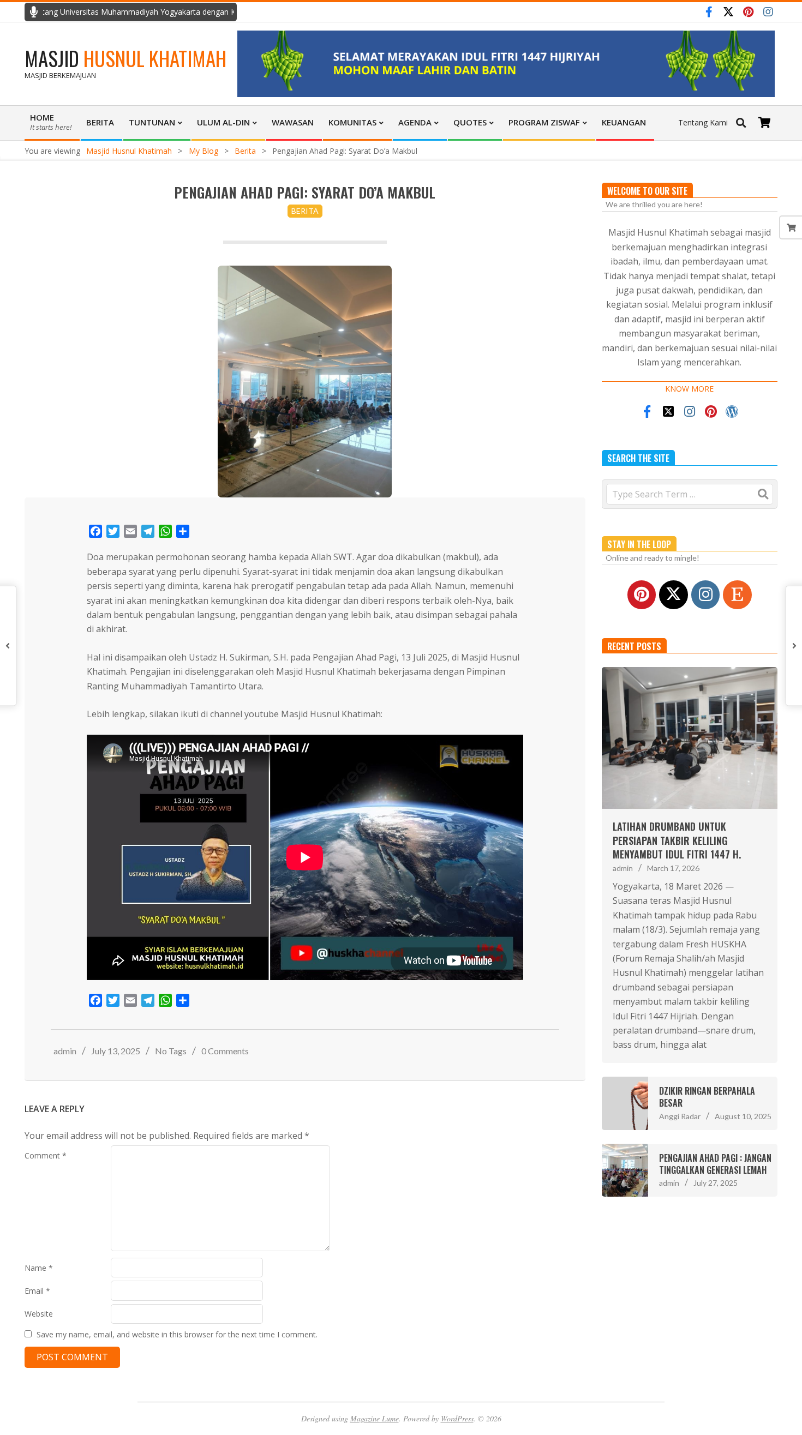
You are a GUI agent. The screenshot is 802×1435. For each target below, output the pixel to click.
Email (37, 1291)
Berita (305, 210)
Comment (46, 1155)
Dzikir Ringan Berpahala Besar (707, 1096)
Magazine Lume (374, 1418)
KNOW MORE (689, 388)
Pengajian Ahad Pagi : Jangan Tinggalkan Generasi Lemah (715, 1163)
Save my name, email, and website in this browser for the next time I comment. (177, 1334)
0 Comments (225, 1051)
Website (39, 1313)
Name (39, 1268)
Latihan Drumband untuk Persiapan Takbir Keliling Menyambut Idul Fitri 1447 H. (677, 840)
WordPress (457, 1418)
